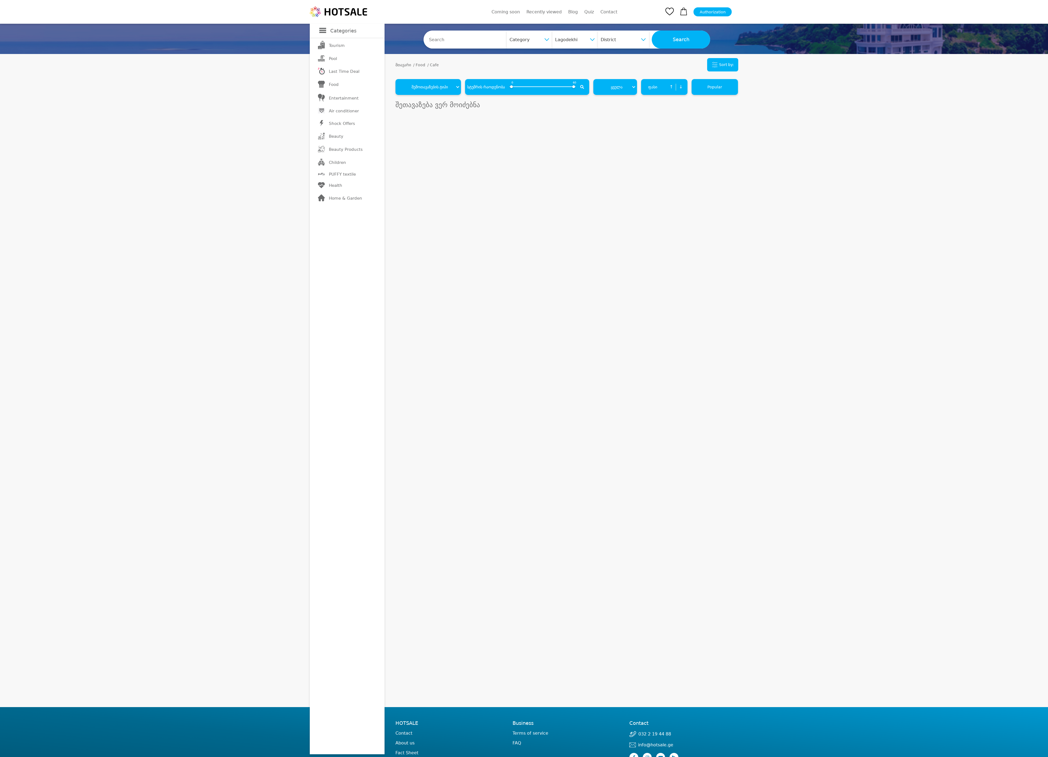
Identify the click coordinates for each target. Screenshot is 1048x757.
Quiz (589, 11)
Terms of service (530, 733)
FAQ (517, 743)
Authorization (713, 12)
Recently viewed (544, 11)
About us (405, 743)
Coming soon (506, 11)
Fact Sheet (406, 752)
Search (681, 39)
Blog (573, 11)
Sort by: (726, 64)
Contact (608, 12)
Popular (714, 87)
